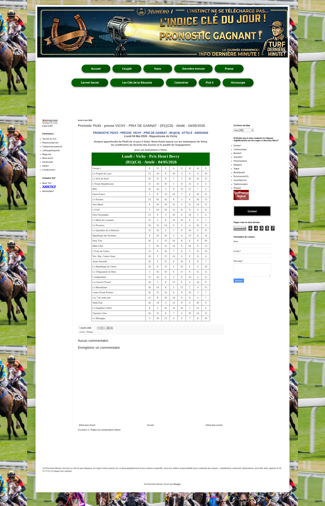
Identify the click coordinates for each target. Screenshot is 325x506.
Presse (229, 69)
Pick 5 (209, 82)
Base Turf (46, 183)
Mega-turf (46, 154)
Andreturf (238, 157)
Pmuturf (237, 188)
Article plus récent (87, 425)
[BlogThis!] (102, 328)
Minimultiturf (47, 191)
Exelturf (237, 145)
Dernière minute (193, 69)
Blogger (177, 484)
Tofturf (236, 169)
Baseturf (237, 153)
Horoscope (238, 82)
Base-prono (47, 158)
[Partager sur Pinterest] (111, 328)
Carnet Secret (90, 82)
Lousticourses (48, 170)
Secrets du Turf (49, 139)
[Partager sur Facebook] (108, 328)
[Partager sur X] (105, 328)
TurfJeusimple (240, 149)
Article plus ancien (214, 425)
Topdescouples (241, 184)
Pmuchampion (240, 161)
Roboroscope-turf (50, 143)
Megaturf (238, 165)
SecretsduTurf (240, 180)
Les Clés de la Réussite (137, 82)
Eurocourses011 (241, 176)
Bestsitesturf (239, 172)
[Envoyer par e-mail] (98, 328)
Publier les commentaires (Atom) (106, 430)
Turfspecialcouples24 (52, 146)
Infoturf (45, 166)
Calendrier (181, 82)
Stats (157, 69)
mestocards (47, 162)
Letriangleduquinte (51, 150)
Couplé (127, 69)
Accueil (96, 69)
